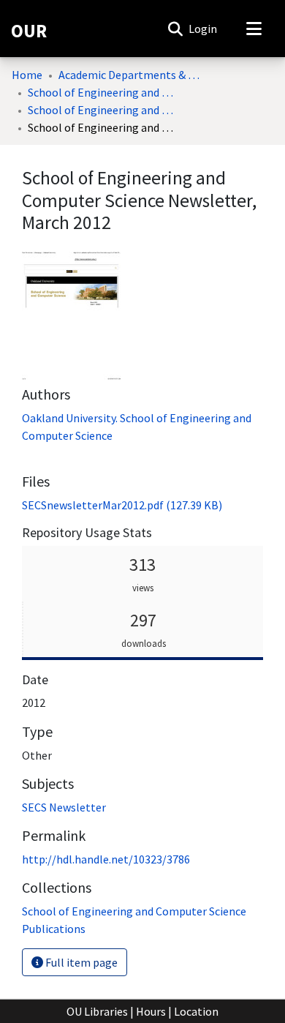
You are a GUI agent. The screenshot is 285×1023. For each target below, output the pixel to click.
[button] (175, 28)
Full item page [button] (80, 962)
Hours (151, 1011)
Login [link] (203, 28)
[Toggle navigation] (253, 28)
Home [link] (27, 74)
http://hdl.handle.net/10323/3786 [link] (106, 859)
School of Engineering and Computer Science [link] (101, 92)
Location (196, 1011)
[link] (122, 505)
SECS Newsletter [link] (64, 807)
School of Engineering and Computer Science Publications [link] (101, 109)
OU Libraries (97, 1011)
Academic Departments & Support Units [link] (131, 74)
